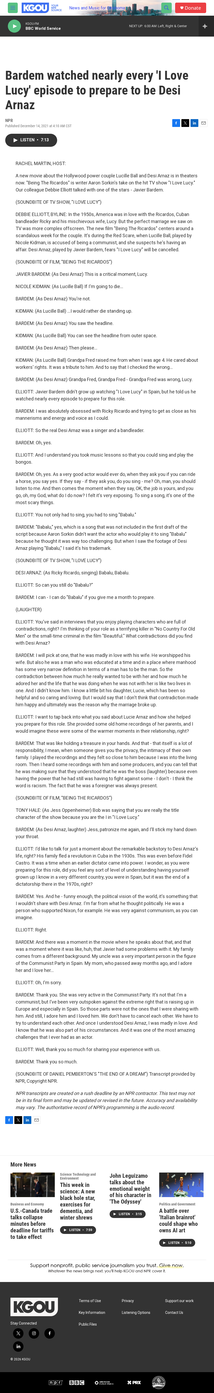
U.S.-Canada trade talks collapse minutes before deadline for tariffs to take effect (32, 1224)
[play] (14, 26)
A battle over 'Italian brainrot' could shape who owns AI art (178, 1221)
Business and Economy (27, 1204)
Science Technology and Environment (78, 1176)
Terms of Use (90, 1301)
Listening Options (136, 1313)
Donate (193, 8)
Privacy (128, 1301)
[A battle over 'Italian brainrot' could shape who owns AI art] (181, 1185)
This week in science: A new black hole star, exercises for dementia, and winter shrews (77, 1201)
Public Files (88, 1324)
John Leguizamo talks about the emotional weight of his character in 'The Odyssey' (130, 1189)
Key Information (92, 1313)
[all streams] (206, 26)
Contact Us (174, 1313)
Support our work (179, 1301)
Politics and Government (177, 1204)
